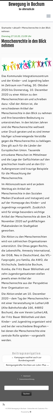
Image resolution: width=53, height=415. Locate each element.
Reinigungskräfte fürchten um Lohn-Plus (27, 364)
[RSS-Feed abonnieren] (4, 404)
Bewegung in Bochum (27, 4)
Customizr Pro (43, 408)
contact (30, 384)
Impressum (26, 376)
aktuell (16, 27)
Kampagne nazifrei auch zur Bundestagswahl (26, 359)
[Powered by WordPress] (30, 411)
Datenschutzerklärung (26, 379)
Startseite (6, 27)
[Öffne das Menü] (48, 16)
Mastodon (23, 384)
